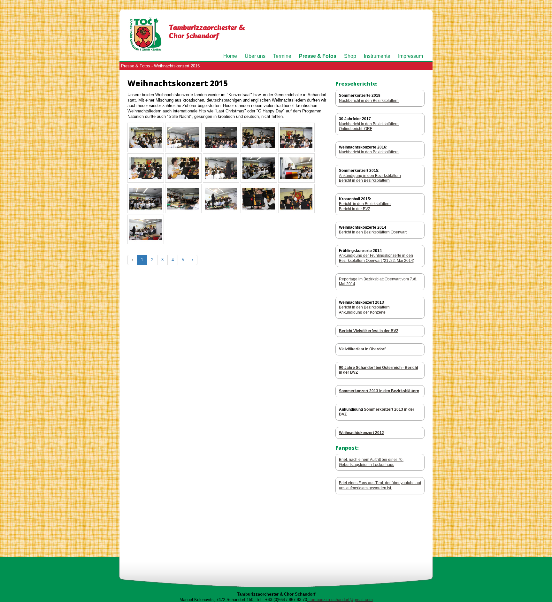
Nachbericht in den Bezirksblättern (369, 100)
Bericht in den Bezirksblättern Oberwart (373, 232)
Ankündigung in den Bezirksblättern (370, 175)
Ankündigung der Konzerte (362, 312)
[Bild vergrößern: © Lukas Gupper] (145, 148)
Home (230, 56)
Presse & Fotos (317, 56)
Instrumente (377, 56)
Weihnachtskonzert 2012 (361, 433)
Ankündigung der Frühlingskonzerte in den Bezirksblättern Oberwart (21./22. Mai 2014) (376, 258)
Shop (350, 56)
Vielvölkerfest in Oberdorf (362, 349)
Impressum (410, 56)
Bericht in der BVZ (354, 209)
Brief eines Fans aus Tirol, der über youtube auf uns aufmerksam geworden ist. (380, 485)
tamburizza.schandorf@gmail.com (340, 599)
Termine (282, 56)
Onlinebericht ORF (355, 128)
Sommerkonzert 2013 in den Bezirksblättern (379, 391)
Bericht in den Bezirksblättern (364, 180)
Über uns (255, 56)
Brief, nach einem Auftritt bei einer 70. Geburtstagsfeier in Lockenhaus (371, 462)
